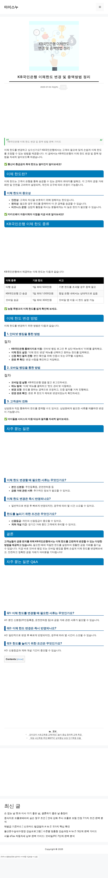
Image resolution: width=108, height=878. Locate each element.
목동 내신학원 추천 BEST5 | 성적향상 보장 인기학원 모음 (55, 738)
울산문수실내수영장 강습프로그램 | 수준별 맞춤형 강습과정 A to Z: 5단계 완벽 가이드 (50, 831)
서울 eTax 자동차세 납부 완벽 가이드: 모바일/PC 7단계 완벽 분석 (39, 836)
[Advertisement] (54, 115)
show (20, 659)
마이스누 (11, 7)
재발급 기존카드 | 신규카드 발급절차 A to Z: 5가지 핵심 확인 (37, 826)
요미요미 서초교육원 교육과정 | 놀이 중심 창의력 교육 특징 (55, 734)
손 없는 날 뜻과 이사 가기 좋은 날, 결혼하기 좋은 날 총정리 (36, 813)
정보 (55, 731)
